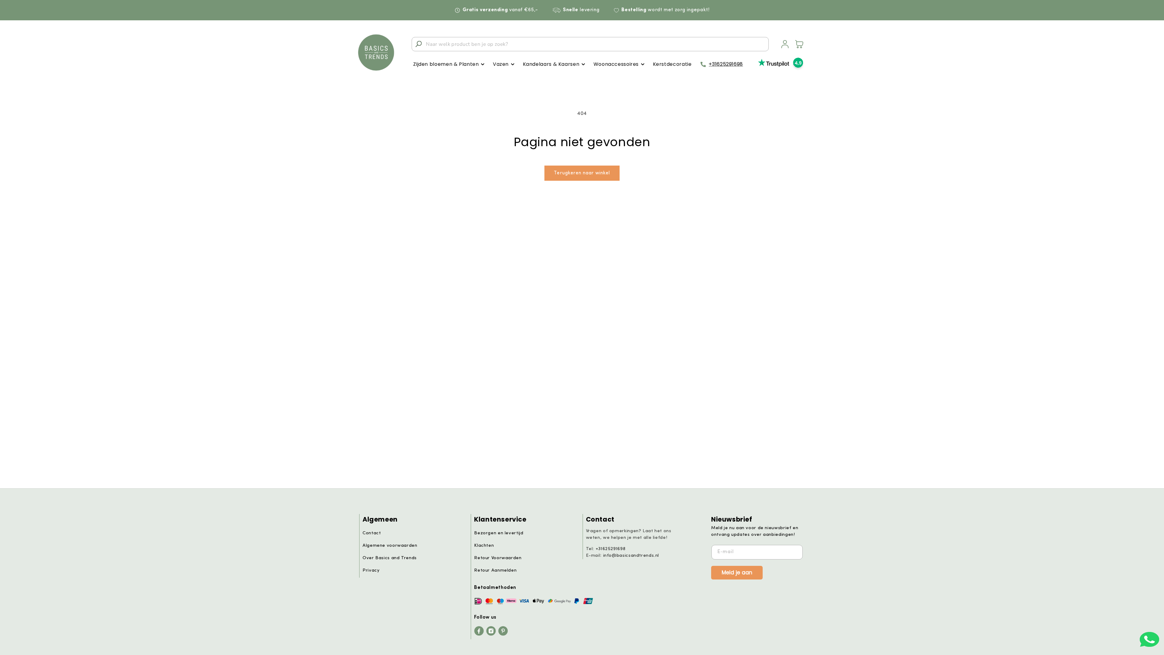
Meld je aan (737, 572)
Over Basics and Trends (390, 558)
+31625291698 (726, 64)
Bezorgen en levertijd (498, 533)
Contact (372, 533)
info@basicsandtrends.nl (631, 555)
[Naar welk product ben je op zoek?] (419, 44)
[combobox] (590, 44)
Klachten (484, 545)
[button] (448, 64)
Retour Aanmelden (495, 570)
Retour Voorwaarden (497, 558)
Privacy (371, 570)
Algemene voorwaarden (390, 545)
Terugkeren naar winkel (582, 173)
